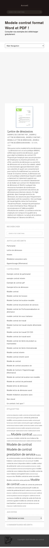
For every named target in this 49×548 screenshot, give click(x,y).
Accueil (24, 5)
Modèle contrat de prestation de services (22, 304)
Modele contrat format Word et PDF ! (24, 25)
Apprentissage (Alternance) (17, 263)
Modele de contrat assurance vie (19, 365)
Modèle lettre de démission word (23, 141)
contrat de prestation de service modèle (22, 420)
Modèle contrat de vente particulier (18, 480)
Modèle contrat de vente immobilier (28, 476)
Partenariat (11, 245)
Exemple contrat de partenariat (19, 274)
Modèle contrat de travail (16, 320)
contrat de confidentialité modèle (31, 415)
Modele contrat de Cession (17, 296)
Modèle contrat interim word (18, 356)
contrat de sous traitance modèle (15, 425)
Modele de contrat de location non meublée (23, 377)
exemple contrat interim (16, 278)
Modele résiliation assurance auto (19, 394)
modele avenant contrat (22, 431)
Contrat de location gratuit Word (15, 418)
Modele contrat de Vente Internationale (22, 348)
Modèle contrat (33, 137)
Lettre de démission (20, 131)
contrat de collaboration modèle (15, 415)
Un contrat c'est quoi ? (15, 403)
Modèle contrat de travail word (18, 336)
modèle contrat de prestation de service (26, 466)
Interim (9, 254)
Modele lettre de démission (19, 140)
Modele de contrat (19, 444)
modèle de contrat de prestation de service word (24, 493)
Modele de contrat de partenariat (19, 381)
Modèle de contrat (14, 361)
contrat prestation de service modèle (16, 428)
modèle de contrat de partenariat (31, 484)
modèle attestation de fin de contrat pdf (23, 461)
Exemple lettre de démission (21, 136)
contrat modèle (38, 425)
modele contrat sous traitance (33, 441)
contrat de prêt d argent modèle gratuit (31, 423)
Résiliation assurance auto (17, 259)
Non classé (11, 399)
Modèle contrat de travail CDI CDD (20, 332)
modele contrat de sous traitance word (16, 441)
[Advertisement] (24, 78)
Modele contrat (21, 434)
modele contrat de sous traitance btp (26, 438)
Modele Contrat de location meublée (20, 300)
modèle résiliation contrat (19, 506)
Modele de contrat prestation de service (21, 452)
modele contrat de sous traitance (19, 316)
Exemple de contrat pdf (17, 134)
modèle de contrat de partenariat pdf (19, 488)
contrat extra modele (28, 425)
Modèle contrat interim (15, 352)
